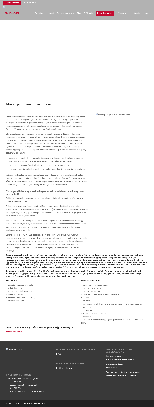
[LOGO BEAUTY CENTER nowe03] (11, 13)
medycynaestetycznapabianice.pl (120, 359)
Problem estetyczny (64, 368)
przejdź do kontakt (14, 332)
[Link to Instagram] (149, 2)
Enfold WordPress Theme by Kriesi (37, 403)
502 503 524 (31, 2)
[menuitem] (39, 13)
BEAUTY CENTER (20, 403)
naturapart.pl (111, 367)
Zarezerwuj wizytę (12, 2)
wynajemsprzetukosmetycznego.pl (121, 375)
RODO (58, 354)
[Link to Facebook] (145, 2)
